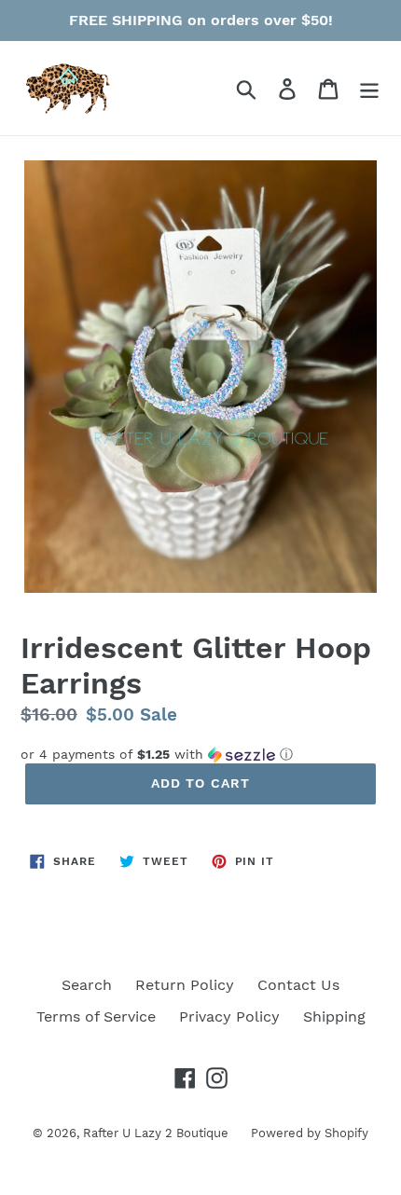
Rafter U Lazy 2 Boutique (157, 1133)
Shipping (334, 1016)
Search (87, 985)
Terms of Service (96, 1016)
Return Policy (184, 985)
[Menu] (369, 88)
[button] (200, 754)
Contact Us (298, 985)
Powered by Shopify (309, 1133)
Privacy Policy (229, 1016)
